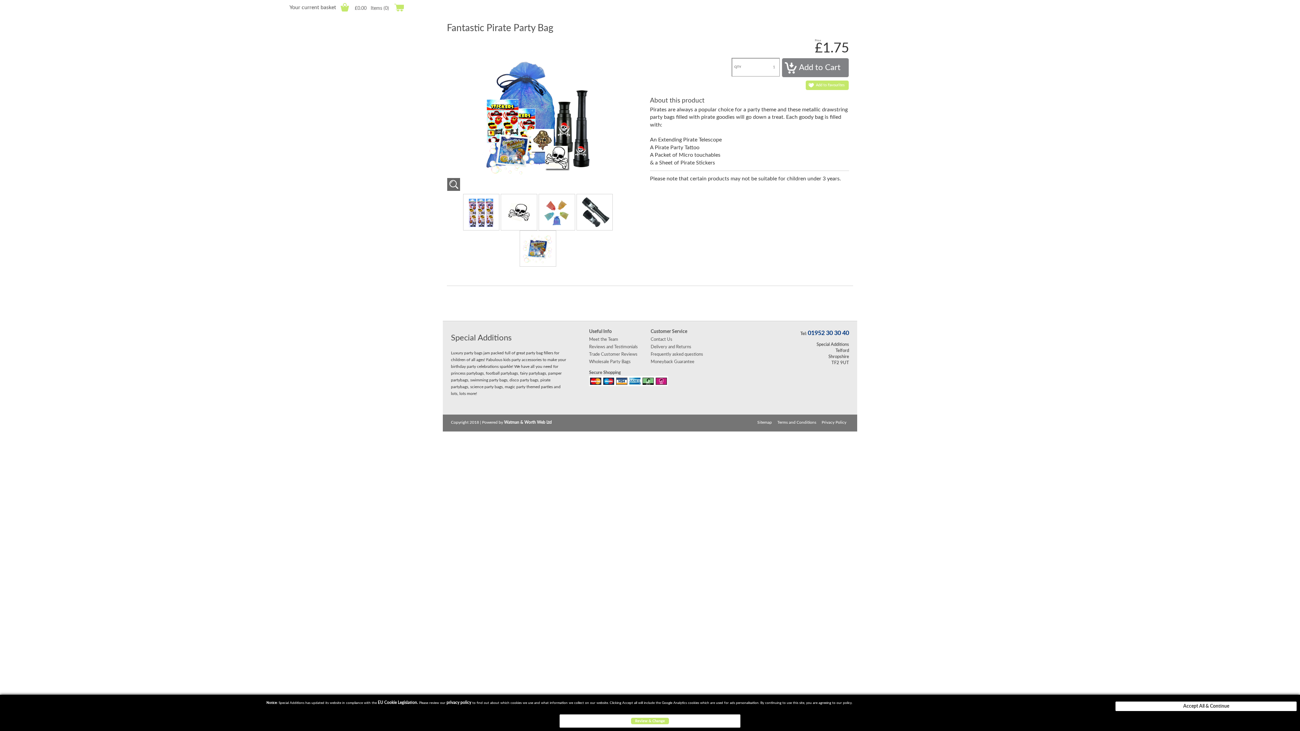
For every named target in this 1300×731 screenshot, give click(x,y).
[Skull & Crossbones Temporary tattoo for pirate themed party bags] (520, 212)
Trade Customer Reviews (613, 354)
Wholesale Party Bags (610, 362)
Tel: (803, 334)
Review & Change (650, 721)
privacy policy (459, 703)
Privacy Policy (834, 422)
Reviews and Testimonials (613, 347)
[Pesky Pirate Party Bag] (453, 184)
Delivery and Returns (671, 347)
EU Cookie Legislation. (398, 703)
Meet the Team (603, 339)
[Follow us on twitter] (650, 303)
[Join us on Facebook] (631, 303)
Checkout (399, 7)
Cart (345, 7)
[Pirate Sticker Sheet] (482, 212)
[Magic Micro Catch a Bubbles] (538, 248)
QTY (737, 67)
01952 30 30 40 (828, 333)
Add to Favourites (830, 85)
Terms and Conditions (796, 422)
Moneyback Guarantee (672, 362)
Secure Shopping (605, 373)
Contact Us (661, 339)
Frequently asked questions (677, 354)
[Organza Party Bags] (558, 212)
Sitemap (764, 422)
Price (818, 40)
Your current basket (312, 7)
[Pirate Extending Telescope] (595, 212)
